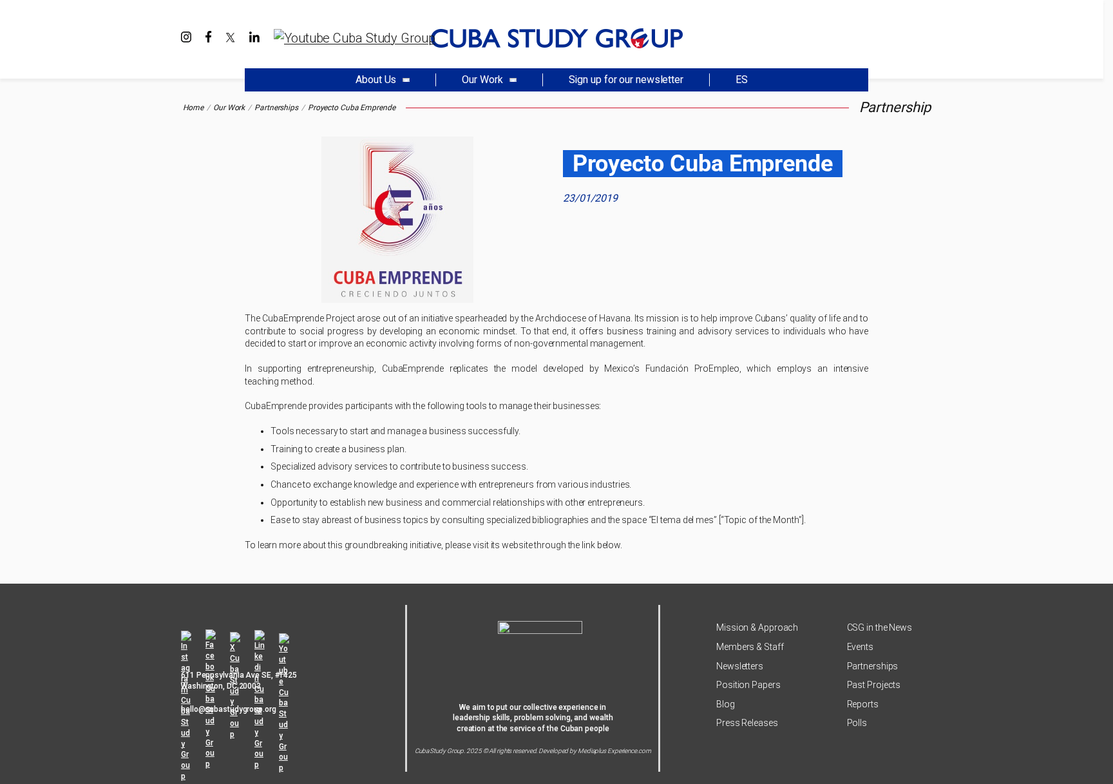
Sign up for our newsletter (626, 79)
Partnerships (276, 107)
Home (193, 107)
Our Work (229, 107)
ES (742, 79)
